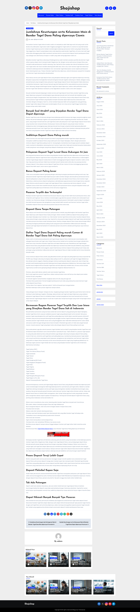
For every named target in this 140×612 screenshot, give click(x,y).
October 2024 (100, 187)
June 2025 (100, 156)
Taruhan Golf (69, 15)
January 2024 (101, 221)
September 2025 (101, 144)
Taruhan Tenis (79, 15)
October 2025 (100, 140)
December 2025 (101, 132)
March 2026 (100, 121)
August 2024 (100, 194)
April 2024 (99, 210)
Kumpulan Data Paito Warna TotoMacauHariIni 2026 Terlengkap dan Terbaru (104, 79)
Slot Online (100, 259)
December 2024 (101, 179)
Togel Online (89, 15)
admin (32, 39)
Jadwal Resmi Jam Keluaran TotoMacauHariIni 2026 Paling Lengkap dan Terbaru (105, 64)
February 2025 (101, 171)
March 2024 (100, 214)
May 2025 (99, 159)
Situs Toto (99, 285)
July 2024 (99, 198)
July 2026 (99, 105)
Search (99, 28)
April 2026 (99, 117)
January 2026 (101, 129)
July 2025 (99, 152)
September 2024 (101, 190)
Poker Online (59, 15)
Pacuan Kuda (50, 15)
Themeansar (81, 609)
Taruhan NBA (100, 267)
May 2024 (99, 206)
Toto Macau (98, 15)
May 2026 (99, 113)
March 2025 (100, 167)
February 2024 (101, 217)
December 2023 (101, 225)
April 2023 (99, 233)
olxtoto (99, 299)
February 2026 (101, 125)
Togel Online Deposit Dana (45, 428)
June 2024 (100, 202)
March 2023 (100, 237)
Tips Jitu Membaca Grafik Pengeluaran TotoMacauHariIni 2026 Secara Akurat (105, 71)
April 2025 (99, 163)
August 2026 (100, 101)
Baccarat (41, 15)
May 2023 (99, 229)
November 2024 (101, 183)
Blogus (74, 609)
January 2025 (100, 175)
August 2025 (100, 148)
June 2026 (100, 109)
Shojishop (70, 8)
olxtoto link (100, 292)
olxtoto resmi (100, 304)
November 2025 (101, 136)
